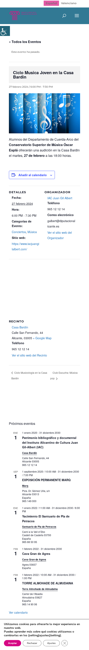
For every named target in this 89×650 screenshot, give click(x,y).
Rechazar (32, 643)
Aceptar (12, 643)
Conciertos (19, 232)
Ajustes (51, 643)
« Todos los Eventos (25, 41)
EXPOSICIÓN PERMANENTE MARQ (46, 480)
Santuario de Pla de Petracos (39, 526)
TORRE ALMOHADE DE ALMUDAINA (47, 583)
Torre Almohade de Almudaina (40, 589)
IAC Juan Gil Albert (59, 198)
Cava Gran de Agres (36, 554)
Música (32, 232)
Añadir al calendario (32, 175)
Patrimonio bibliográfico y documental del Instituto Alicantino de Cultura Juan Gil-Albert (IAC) (50, 442)
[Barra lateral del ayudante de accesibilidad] (5, 31)
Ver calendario (18, 612)
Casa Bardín (20, 327)
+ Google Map (42, 338)
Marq (25, 486)
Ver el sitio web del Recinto (29, 355)
